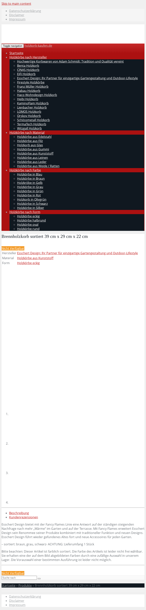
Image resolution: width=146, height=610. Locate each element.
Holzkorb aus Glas (30, 145)
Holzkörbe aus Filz (30, 141)
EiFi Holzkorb (26, 74)
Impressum (17, 19)
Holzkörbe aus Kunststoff (35, 153)
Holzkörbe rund (28, 229)
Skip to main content (16, 4)
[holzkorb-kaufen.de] (31, 38)
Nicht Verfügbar (13, 248)
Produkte (25, 585)
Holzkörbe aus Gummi (33, 149)
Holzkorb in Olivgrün (31, 199)
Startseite (16, 53)
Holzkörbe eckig (28, 216)
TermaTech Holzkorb (31, 124)
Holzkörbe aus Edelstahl (34, 137)
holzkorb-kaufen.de (38, 46)
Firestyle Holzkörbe (30, 82)
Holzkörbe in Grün (30, 191)
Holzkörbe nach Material (27, 132)
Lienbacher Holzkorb (32, 107)
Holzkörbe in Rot (29, 195)
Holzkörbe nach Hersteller (28, 57)
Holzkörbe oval (27, 224)
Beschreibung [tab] (19, 513)
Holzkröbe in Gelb (30, 183)
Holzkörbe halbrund (31, 220)
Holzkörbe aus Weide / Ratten (38, 166)
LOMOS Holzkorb (29, 112)
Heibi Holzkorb (27, 99)
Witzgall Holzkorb (29, 128)
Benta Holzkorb (28, 66)
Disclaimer (16, 15)
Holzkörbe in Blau (29, 174)
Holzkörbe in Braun (31, 178)
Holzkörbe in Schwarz (32, 204)
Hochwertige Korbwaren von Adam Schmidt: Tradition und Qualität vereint (70, 61)
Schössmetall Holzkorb (33, 120)
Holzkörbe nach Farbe (25, 170)
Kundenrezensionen (23, 517)
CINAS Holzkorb (28, 70)
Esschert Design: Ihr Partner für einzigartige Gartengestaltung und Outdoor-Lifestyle (77, 78)
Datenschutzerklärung (25, 11)
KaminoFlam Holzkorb (33, 103)
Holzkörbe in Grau (30, 187)
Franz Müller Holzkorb (32, 86)
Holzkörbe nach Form (25, 212)
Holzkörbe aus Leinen (32, 158)
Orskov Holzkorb (29, 116)
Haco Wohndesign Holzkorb (37, 95)
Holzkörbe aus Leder (32, 162)
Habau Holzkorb (28, 91)
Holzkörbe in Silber (30, 208)
